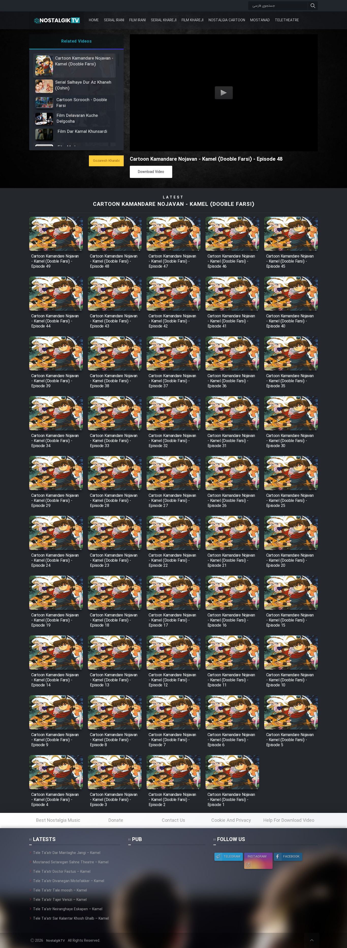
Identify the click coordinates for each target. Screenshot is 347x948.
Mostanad (260, 20)
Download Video (151, 172)
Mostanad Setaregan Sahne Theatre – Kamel (70, 862)
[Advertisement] (166, 882)
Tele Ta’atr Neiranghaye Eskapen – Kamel (67, 909)
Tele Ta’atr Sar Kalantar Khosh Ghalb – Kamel (71, 918)
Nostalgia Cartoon (227, 20)
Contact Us (173, 820)
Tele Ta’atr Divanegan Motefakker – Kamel (68, 881)
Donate (115, 820)
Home (94, 20)
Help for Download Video (288, 820)
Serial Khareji (164, 20)
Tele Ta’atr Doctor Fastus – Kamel (61, 871)
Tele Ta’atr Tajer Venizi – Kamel (60, 900)
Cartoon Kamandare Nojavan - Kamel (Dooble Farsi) (173, 204)
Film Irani (137, 20)
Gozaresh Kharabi (106, 160)
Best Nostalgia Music (58, 820)
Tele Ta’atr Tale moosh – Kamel (60, 890)
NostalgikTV (55, 940)
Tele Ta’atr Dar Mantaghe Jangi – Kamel (66, 853)
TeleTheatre (287, 20)
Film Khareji (192, 20)
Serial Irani (114, 20)
